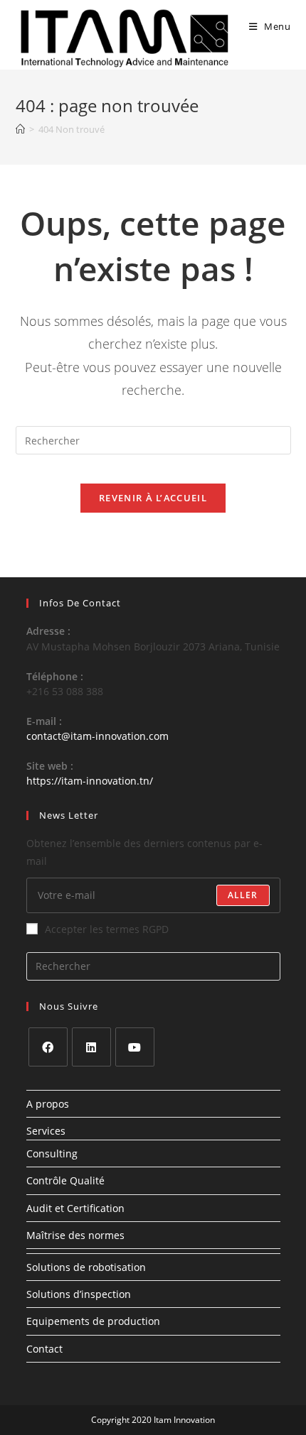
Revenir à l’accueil (153, 497)
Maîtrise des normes (75, 1235)
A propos (47, 1104)
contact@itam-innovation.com (97, 736)
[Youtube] (134, 1046)
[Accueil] (20, 129)
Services (45, 1130)
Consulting (52, 1153)
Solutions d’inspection (78, 1294)
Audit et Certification (75, 1208)
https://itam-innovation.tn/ (89, 780)
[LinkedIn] (91, 1046)
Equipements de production (93, 1321)
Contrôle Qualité (65, 1180)
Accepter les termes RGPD (107, 929)
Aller (243, 895)
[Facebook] (48, 1046)
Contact (44, 1348)
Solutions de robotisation (86, 1267)
